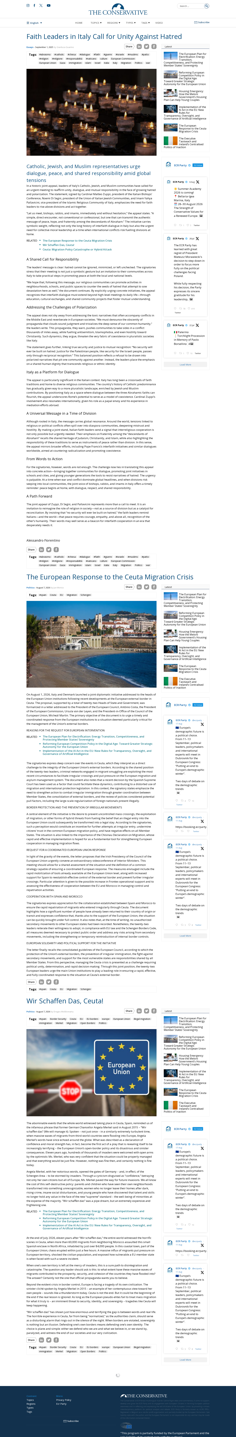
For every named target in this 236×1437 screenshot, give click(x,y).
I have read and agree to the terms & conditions (119, 743)
